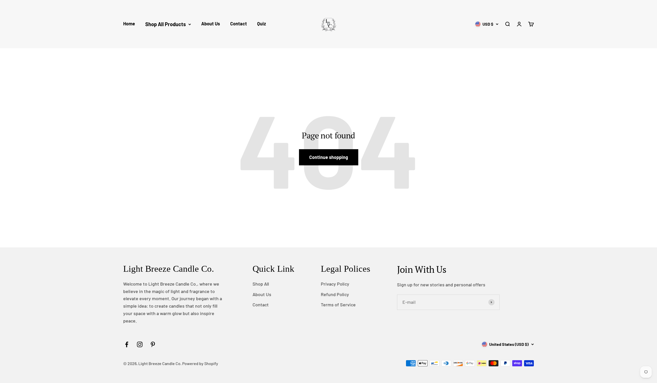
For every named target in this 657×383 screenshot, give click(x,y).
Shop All (261, 284)
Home (129, 23)
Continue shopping (328, 157)
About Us (210, 23)
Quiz (261, 23)
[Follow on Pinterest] (152, 344)
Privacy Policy (335, 284)
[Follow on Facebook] (126, 344)
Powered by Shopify (200, 363)
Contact (238, 23)
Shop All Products (165, 24)
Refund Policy (335, 294)
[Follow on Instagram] (139, 344)
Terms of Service (338, 304)
